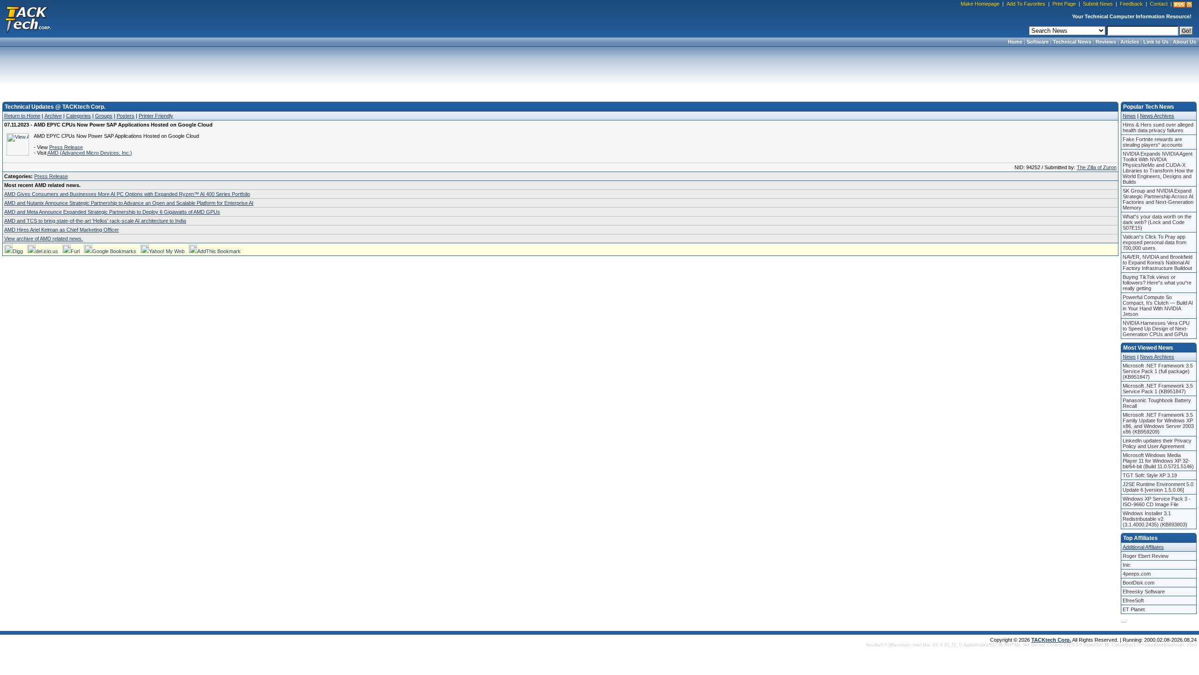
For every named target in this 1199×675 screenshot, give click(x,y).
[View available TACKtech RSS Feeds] (1182, 4)
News (1129, 116)
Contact (1159, 4)
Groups (103, 116)
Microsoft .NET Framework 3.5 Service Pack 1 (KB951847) (1158, 388)
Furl (75, 251)
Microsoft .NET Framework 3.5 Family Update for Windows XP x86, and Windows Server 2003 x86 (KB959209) (1158, 423)
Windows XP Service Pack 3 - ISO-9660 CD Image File (1157, 501)
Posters (125, 116)
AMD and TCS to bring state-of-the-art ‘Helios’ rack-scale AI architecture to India (95, 221)
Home (1015, 42)
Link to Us (1156, 42)
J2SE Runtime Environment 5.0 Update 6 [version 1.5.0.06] (1158, 487)
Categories (78, 116)
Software (1038, 42)
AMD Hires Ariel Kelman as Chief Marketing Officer (61, 229)
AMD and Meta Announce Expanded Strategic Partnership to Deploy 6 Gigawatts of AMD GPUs (112, 212)
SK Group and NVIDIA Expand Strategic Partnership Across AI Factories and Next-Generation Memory (1158, 199)
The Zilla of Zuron (1097, 167)
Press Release (66, 147)
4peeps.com (1137, 574)
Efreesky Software (1144, 591)
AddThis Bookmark (219, 251)
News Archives (1157, 116)
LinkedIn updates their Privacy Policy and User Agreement (1157, 443)
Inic (1127, 565)
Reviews (1105, 42)
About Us (1184, 42)
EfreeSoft (1133, 600)
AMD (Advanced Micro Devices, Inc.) (89, 153)
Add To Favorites (1026, 4)
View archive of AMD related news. (43, 238)
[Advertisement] (599, 71)
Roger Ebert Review (1146, 556)
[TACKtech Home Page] (28, 19)
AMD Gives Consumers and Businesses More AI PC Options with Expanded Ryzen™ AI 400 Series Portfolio (127, 194)
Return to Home (22, 116)
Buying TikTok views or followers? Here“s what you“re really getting (1157, 282)
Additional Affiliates (1143, 547)
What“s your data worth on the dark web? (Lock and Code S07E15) (1157, 222)
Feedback (1131, 4)
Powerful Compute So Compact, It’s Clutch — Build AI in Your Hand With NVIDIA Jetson (1158, 305)
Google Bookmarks (114, 251)
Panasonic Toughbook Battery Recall (1157, 403)
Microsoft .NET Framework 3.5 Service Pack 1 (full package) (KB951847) (1158, 371)
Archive (53, 116)
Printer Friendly (156, 116)
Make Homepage (980, 4)
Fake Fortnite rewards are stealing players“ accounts (1153, 142)
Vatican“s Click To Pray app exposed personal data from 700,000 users (1154, 242)
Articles (1129, 42)
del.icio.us (47, 251)
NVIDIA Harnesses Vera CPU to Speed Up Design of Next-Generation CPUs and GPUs (1156, 328)
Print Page (1064, 4)
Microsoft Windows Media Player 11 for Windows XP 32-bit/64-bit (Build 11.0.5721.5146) (1158, 460)
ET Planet (1134, 609)
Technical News (1072, 42)
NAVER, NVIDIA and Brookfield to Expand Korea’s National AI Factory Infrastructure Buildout (1157, 262)
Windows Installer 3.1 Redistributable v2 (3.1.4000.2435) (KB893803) (1155, 518)
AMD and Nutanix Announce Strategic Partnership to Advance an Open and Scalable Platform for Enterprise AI (128, 203)
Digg (18, 251)
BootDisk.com (1139, 582)
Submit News (1098, 4)
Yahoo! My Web (167, 251)
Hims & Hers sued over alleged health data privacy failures (1158, 127)
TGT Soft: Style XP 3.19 (1150, 475)
